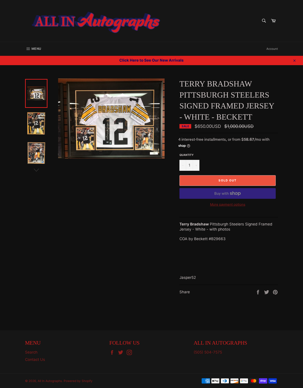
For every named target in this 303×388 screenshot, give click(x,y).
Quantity (186, 155)
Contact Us (35, 359)
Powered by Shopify (78, 381)
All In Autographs (50, 381)
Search (31, 352)
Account (272, 48)
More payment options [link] (227, 204)
